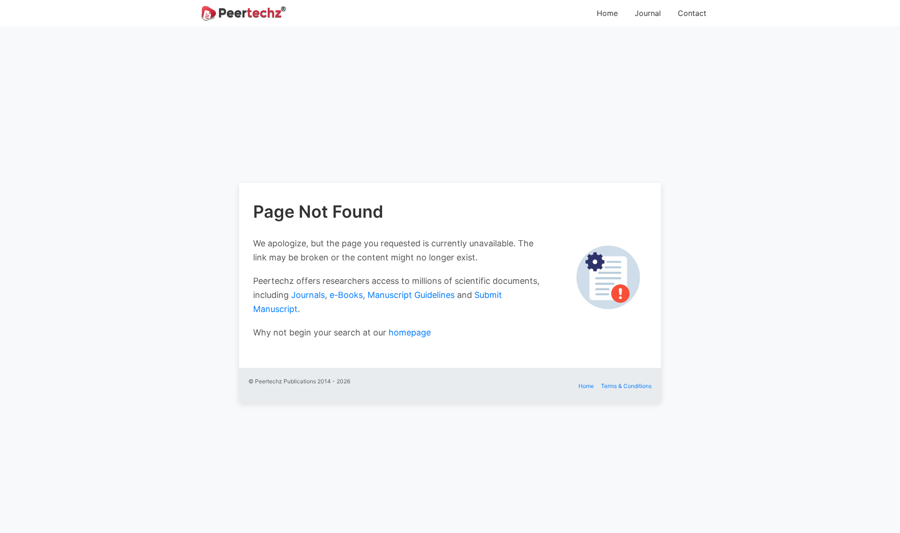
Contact (692, 13)
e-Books (346, 295)
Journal (648, 13)
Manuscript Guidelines (411, 295)
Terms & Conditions (626, 385)
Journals (308, 295)
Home (607, 13)
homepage (410, 332)
